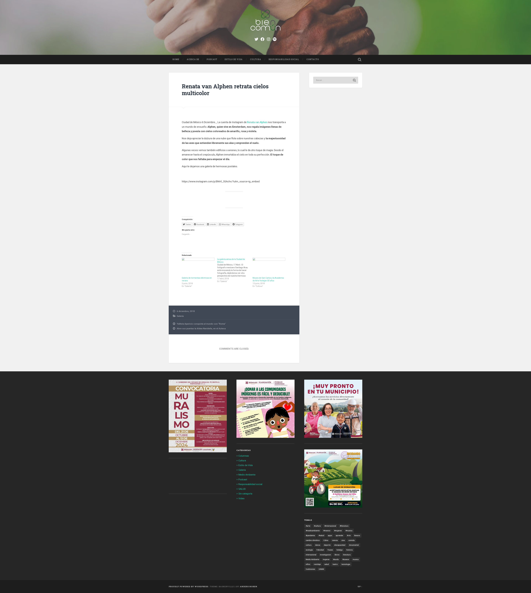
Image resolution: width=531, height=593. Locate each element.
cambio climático (313, 540)
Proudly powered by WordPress (188, 586)
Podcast (212, 59)
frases (330, 550)
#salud (321, 535)
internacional (311, 555)
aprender (339, 535)
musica (356, 559)
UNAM (321, 569)
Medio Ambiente (246, 474)
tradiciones (310, 569)
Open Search (359, 59)
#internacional (330, 526)
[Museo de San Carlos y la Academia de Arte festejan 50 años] (269, 267)
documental (354, 545)
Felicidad (320, 550)
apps (330, 535)
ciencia (335, 540)
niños (308, 564)
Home (175, 59)
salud (326, 564)
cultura (308, 545)
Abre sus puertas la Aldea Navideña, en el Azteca (201, 328)
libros (337, 555)
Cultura (255, 59)
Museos (346, 559)
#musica (348, 530)
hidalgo (340, 550)
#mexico (326, 530)
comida (351, 540)
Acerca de (193, 59)
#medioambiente (313, 530)
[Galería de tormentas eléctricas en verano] (198, 267)
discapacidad (339, 545)
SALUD (242, 488)
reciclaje (317, 564)
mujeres (326, 559)
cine (343, 540)
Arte (349, 535)
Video (241, 498)
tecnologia (345, 564)
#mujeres (338, 530)
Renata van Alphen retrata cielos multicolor (225, 90)
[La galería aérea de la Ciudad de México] (235, 270)
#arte (308, 526)
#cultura (317, 526)
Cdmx (325, 540)
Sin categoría (245, 493)
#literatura (344, 526)
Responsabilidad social (284, 59)
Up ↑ (360, 586)
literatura (347, 555)
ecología (309, 550)
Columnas (243, 455)
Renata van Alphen (257, 122)
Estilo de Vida (234, 59)
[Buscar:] (335, 80)
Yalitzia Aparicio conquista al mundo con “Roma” (201, 324)
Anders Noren (248, 586)
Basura (357, 535)
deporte (327, 545)
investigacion (325, 555)
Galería (180, 316)
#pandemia (310, 535)
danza (317, 545)
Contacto (312, 59)
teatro (335, 564)
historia (349, 550)
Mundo (336, 559)
